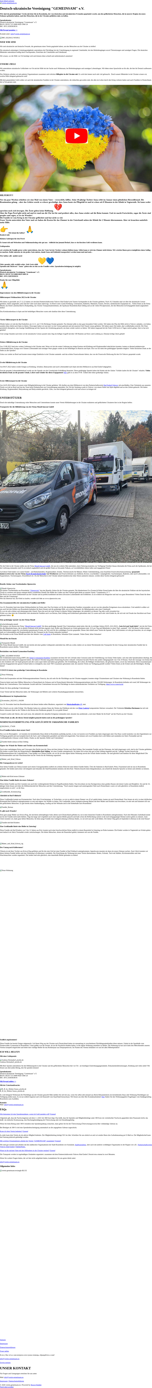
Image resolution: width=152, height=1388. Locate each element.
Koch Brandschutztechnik (36, 574)
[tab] (76, 1114)
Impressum (4, 1344)
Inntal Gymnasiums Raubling (39, 658)
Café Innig (47, 634)
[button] (4, 1351)
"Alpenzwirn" (35, 590)
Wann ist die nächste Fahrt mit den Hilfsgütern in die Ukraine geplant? (24, 1150)
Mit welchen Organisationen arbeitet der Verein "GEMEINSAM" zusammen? (27, 1141)
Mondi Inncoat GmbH (42, 566)
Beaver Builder (36, 1385)
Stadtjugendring (80, 1145)
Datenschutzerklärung (7, 1347)
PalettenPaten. (20, 1147)
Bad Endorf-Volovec (111, 385)
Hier (65, 373)
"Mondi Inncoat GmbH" (33, 626)
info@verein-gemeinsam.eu (20, 34)
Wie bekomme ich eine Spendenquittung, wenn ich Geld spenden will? (25, 1114)
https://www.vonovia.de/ (114, 684)
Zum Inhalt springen (7, 1)
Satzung (3, 1340)
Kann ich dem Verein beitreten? (11, 1131)
